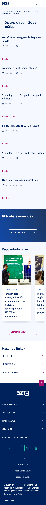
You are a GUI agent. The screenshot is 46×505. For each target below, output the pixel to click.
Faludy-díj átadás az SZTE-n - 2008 (20, 125)
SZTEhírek (18, 11)
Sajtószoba (26, 11)
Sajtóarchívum (36, 11)
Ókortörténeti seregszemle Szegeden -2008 (21, 38)
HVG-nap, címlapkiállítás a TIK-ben (20, 180)
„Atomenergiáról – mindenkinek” (19, 68)
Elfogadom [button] (9, 501)
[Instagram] (27, 448)
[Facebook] (19, 448)
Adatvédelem (23, 465)
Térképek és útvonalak (12, 437)
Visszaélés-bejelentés (23, 471)
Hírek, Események (7, 11)
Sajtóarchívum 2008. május (10, 13)
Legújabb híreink (12, 290)
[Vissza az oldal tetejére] (41, 383)
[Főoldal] (5, 3)
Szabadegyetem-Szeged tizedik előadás (23, 153)
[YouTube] (36, 448)
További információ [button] (13, 494)
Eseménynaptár (18, 232)
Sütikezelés (23, 458)
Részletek (6, 58)
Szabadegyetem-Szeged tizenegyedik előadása (21, 96)
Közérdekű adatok (23, 477)
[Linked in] (10, 448)
